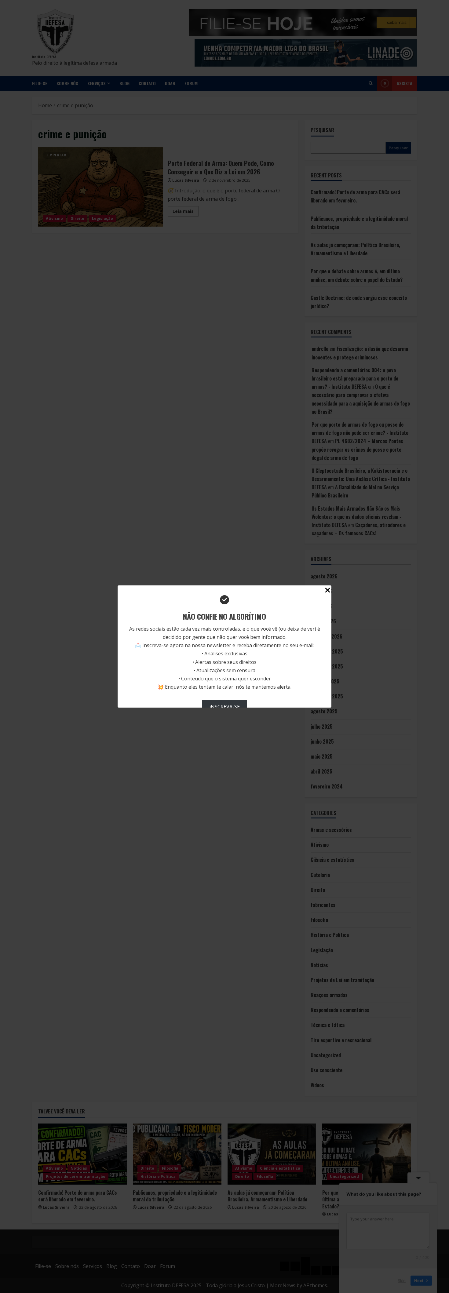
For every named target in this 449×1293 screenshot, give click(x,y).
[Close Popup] (327, 591)
